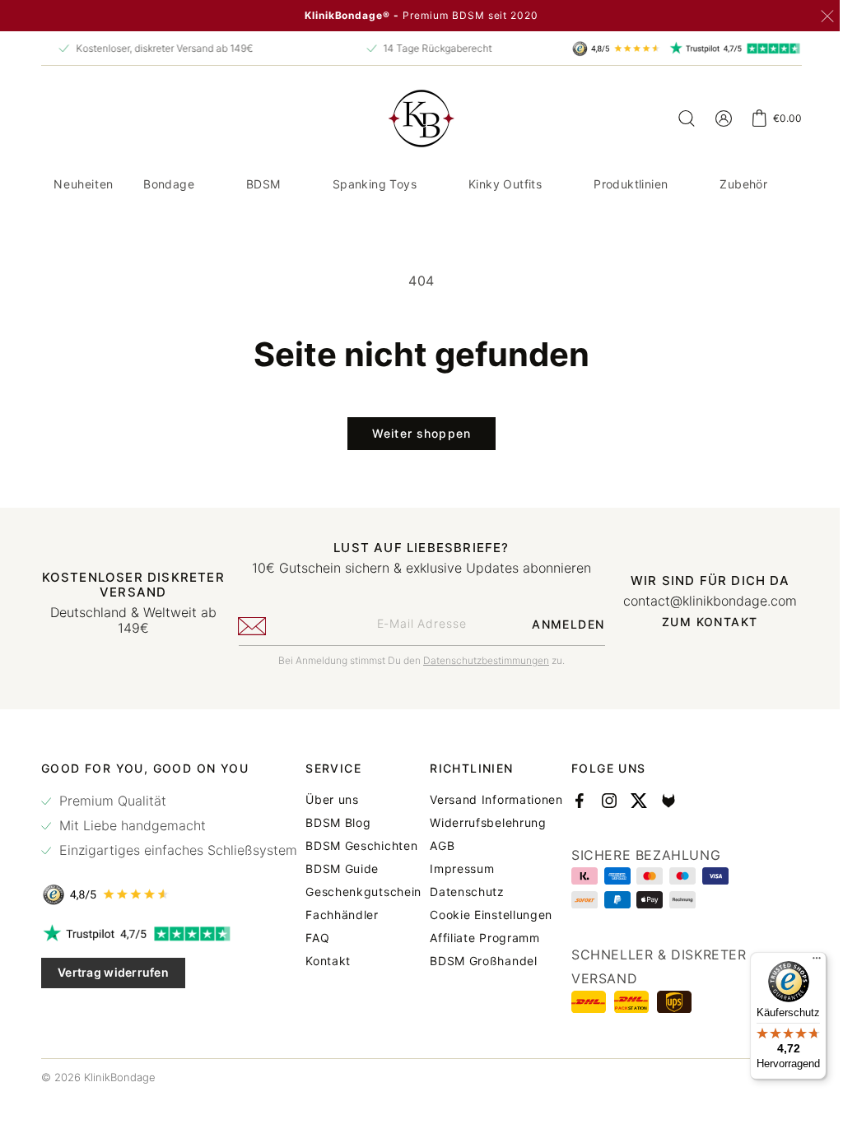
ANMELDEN (559, 678)
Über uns (446, 854)
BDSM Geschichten (475, 900)
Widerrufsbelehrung (714, 877)
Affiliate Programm (711, 992)
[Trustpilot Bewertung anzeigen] (169, 988)
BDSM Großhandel (710, 1015)
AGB (668, 900)
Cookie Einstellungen (717, 969)
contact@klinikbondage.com (699, 655)
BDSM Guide (455, 923)
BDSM (307, 184)
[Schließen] (827, 16)
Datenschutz (693, 946)
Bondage (212, 184)
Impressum (688, 923)
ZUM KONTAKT (699, 676)
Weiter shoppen (415, 488)
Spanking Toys (418, 184)
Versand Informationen (722, 854)
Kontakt (441, 1015)
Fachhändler (455, 969)
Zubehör (409, 238)
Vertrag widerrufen (113, 1026)
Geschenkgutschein (477, 946)
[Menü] (804, 962)
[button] (218, 184)
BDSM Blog (451, 877)
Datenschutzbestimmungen (480, 714)
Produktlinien (674, 184)
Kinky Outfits (548, 184)
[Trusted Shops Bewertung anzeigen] (169, 948)
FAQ (431, 992)
